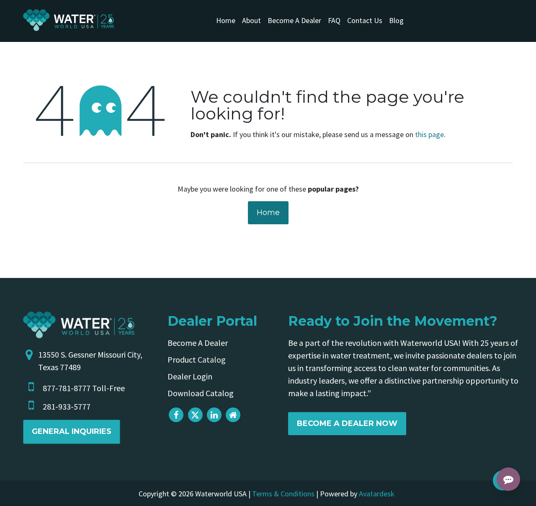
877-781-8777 (66, 388)
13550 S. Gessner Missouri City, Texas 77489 (90, 360)
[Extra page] (233, 414)
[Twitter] (195, 414)
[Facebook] (176, 414)
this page (429, 134)
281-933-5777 (66, 406)
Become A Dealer (198, 342)
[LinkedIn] (214, 414)
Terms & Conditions (283, 493)
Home (268, 212)
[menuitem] (226, 20)
